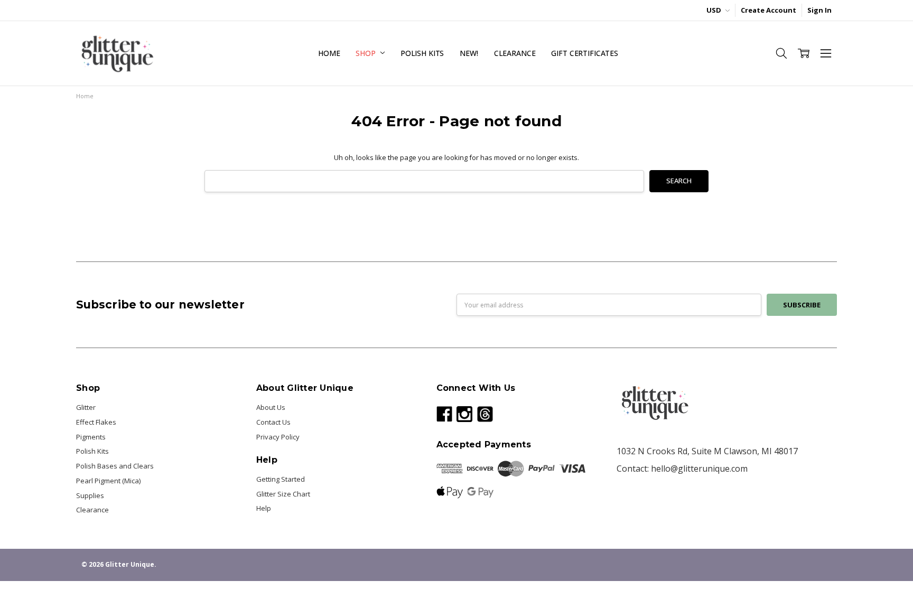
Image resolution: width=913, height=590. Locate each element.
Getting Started (280, 479)
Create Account (768, 10)
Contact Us (273, 422)
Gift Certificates (584, 53)
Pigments (91, 437)
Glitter (86, 407)
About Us (270, 407)
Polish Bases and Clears (115, 466)
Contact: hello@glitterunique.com (682, 468)
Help (263, 508)
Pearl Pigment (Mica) (108, 480)
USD (714, 10)
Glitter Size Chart (283, 494)
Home (329, 53)
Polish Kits (422, 53)
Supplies (90, 495)
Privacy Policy (278, 437)
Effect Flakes (96, 422)
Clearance (515, 53)
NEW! (469, 53)
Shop (366, 53)
